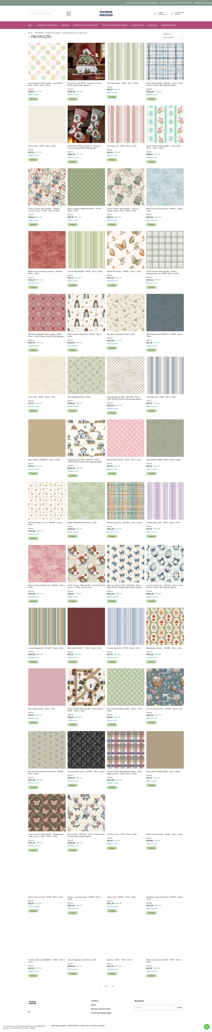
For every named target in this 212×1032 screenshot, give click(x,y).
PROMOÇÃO (152, 25)
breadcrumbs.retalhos (53, 33)
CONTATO (95, 1001)
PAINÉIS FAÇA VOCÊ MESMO (47, 25)
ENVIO (93, 1005)
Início (30, 25)
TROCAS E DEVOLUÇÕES (100, 1009)
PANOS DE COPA (138, 25)
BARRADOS (65, 25)
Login (160, 12)
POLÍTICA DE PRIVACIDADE (101, 1013)
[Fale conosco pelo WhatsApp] (207, 1027)
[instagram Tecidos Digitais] (29, 1012)
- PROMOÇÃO (39, 33)
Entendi (32, 1028)
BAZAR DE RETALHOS (168, 25)
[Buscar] (68, 13)
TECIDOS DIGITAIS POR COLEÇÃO (86, 25)
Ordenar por (167, 34)
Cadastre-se (162, 14)
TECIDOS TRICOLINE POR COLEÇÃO (114, 25)
